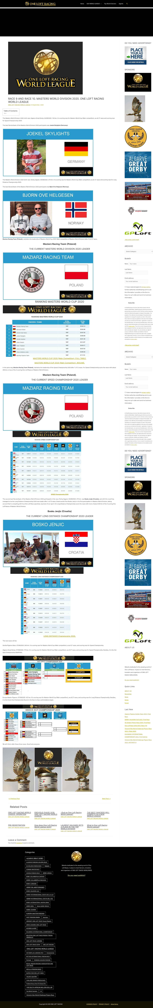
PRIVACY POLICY (104, 1004)
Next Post (106, 798)
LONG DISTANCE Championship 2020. (60, 636)
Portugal (28, 960)
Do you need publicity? (132, 680)
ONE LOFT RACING (48, 944)
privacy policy (146, 287)
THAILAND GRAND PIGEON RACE (35, 980)
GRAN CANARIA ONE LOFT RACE (36, 925)
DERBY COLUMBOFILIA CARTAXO (35, 876)
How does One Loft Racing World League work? (45, 826)
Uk (41, 991)
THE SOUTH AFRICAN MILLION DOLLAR (39, 987)
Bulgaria (47, 866)
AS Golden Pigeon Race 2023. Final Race (137, 722)
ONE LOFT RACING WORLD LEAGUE (19, 105)
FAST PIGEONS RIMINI (33, 917)
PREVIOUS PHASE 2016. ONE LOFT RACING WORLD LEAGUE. (45, 814)
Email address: (129, 278)
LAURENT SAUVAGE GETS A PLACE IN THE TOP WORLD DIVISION (72, 827)
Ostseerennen (50, 953)
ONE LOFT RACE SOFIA (33, 944)
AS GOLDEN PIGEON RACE (34, 866)
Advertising (114, 1004)
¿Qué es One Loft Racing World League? (71, 813)
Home (126, 700)
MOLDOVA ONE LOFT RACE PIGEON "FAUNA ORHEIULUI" (39, 936)
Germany (45, 917)
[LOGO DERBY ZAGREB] (136, 136)
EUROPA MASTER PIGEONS (35, 913)
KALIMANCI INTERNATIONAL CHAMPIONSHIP (39, 932)
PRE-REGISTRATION (16, 825)
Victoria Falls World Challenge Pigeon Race (40, 995)
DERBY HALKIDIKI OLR (32, 891)
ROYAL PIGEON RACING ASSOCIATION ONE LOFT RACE (39, 964)
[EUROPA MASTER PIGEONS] (138, 191)
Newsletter (128, 694)
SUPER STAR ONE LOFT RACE (35, 973)
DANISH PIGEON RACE (33, 873)
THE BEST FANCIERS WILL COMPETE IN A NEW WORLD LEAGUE (98, 814)
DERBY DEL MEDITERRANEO (35, 887)
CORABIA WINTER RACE (32, 869)
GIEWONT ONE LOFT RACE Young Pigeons (38, 921)
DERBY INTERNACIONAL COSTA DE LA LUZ (39, 895)
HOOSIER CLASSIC (31, 928)
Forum (127, 703)
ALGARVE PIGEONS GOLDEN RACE (36, 862)
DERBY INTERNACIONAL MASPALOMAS (37, 902)
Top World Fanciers (31, 991)
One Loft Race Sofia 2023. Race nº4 (136, 725)
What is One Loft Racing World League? (97, 826)
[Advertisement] (76, 20)
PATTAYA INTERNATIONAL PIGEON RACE (38, 956)
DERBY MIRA (30, 906)
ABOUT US (128, 691)
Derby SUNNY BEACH (43, 906)
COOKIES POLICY (91, 1004)
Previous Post (14, 798)
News (126, 697)
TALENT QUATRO (31, 976)
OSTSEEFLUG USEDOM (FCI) (34, 953)
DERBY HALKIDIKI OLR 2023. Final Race (137, 719)
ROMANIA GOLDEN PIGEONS (42, 960)
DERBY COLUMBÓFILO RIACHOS (36, 880)
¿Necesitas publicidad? (132, 240)
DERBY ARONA (47, 873)
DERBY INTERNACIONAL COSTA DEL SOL (39, 899)
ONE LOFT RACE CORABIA (34, 941)
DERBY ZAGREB (31, 909)
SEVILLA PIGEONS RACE (33, 969)
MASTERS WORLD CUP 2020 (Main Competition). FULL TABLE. (59, 358)
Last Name (128, 269)
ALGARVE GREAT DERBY (34, 858)
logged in (19, 843)
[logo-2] (138, 211)
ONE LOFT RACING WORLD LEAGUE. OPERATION (19, 813)
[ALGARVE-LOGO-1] (138, 165)
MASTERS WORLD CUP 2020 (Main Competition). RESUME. (60, 363)
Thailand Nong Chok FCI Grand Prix (36, 983)
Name (126, 264)
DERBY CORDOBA (31, 883)
